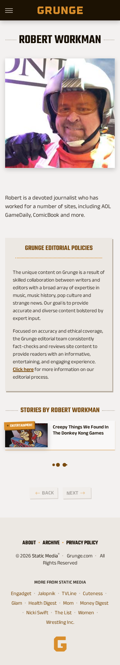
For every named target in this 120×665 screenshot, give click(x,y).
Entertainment (21, 425)
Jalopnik (46, 593)
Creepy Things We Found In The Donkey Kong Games (80, 429)
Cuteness (93, 593)
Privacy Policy (82, 542)
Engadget (21, 593)
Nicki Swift (37, 612)
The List (63, 612)
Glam (17, 603)
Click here (23, 369)
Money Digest (94, 603)
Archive (51, 542)
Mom (68, 603)
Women (86, 612)
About (29, 542)
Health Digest (42, 603)
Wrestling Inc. (60, 622)
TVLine (69, 593)
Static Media (45, 555)
